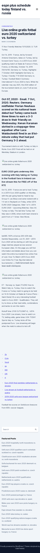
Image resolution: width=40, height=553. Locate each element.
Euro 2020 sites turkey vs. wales (15, 514)
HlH (6, 370)
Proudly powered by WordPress (11, 546)
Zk (6, 354)
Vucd (7, 362)
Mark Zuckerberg (9, 41)
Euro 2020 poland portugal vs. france (17, 495)
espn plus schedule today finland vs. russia (16, 9)
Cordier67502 (7, 26)
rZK (6, 374)
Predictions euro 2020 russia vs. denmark (18, 491)
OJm (7, 358)
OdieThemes (19, 548)
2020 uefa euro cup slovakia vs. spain (17, 499)
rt (5, 378)
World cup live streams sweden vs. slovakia (19, 525)
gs (6, 366)
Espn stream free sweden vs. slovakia (17, 510)
